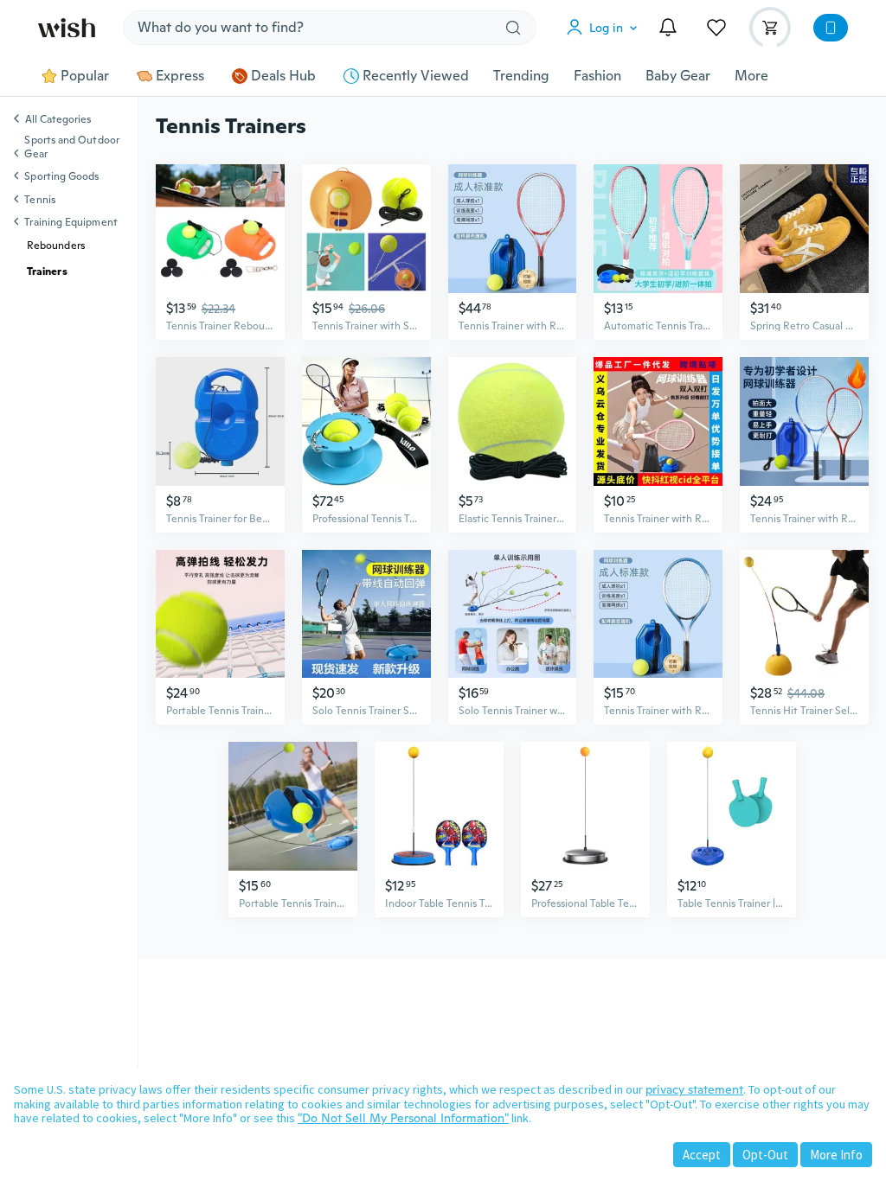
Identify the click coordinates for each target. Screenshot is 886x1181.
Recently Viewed (416, 76)
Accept (702, 1154)
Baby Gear (677, 76)
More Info (836, 1154)
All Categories (58, 120)
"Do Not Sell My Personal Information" (403, 1118)
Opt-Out (765, 1154)
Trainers (47, 271)
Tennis (39, 200)
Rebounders (56, 245)
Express (180, 76)
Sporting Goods (61, 176)
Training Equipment (70, 222)
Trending (521, 76)
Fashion (597, 76)
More (751, 76)
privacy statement (694, 1089)
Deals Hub (283, 76)
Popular (85, 76)
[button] (605, 27)
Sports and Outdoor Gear (71, 147)
